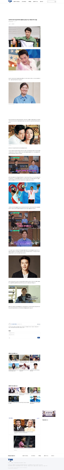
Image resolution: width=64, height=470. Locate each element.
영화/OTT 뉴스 (35, 1)
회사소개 (9, 462)
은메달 (16, 327)
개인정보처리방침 (16, 462)
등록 (38, 337)
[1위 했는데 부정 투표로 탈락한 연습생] (35, 391)
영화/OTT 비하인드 (17, 1)
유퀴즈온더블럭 (13, 327)
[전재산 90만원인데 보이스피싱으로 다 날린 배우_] (24, 367)
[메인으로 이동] (10, 2)
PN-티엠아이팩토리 (11, 21)
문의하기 (25, 462)
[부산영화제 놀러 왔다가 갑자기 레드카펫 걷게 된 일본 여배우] (14, 367)
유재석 (9, 327)
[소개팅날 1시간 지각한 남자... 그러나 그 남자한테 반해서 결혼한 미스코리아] (24, 359)
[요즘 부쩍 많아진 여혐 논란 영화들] (24, 400)
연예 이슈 (41, 1)
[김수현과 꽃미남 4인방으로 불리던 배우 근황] (35, 367)
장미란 (18, 327)
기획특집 (29, 1)
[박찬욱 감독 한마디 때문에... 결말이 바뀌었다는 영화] (35, 359)
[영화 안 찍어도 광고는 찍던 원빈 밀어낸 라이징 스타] (24, 391)
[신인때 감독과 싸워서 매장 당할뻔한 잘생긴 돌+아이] (35, 400)
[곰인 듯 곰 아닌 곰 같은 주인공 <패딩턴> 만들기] (14, 400)
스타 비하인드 (24, 1)
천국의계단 (21, 327)
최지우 (23, 327)
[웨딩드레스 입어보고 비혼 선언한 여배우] (14, 391)
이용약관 (12, 462)
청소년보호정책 (21, 462)
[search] (55, 1)
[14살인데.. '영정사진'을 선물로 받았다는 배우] (14, 359)
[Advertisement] (32, 10)
